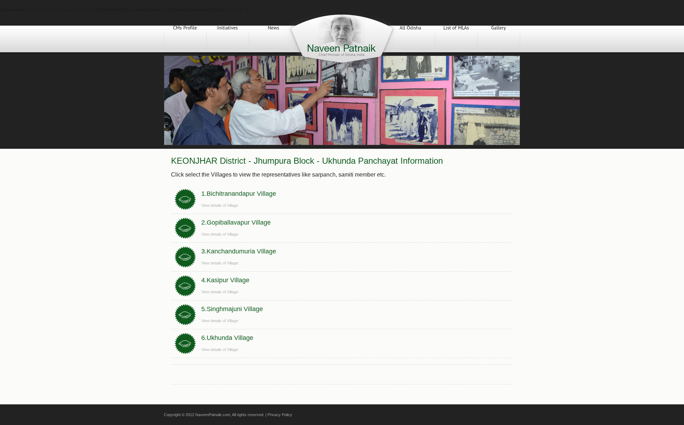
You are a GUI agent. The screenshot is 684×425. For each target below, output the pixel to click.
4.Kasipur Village (225, 280)
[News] (273, 39)
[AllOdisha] (410, 39)
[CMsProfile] (185, 39)
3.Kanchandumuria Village (238, 251)
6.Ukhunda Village (227, 337)
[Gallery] (499, 39)
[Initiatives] (228, 39)
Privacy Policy (280, 415)
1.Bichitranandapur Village (238, 193)
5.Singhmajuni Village (232, 309)
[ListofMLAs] (456, 39)
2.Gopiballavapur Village (236, 222)
